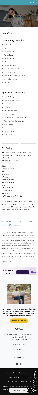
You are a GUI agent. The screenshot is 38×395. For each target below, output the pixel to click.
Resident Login (12, 373)
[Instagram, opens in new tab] (21, 364)
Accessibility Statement (23, 381)
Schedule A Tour (18, 321)
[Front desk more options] (34, 390)
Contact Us (9, 381)
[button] (30, 3)
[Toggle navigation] (3, 3)
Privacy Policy (26, 377)
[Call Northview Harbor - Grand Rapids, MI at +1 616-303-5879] (34, 3)
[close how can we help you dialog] (26, 390)
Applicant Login (24, 373)
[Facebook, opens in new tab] (17, 364)
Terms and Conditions (12, 377)
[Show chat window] (30, 390)
